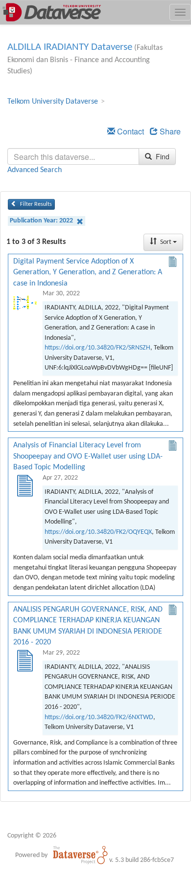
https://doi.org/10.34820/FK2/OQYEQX (98, 532)
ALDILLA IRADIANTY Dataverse (69, 47)
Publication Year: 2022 (42, 220)
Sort (166, 242)
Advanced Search (34, 170)
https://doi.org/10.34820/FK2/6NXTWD (99, 717)
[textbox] (73, 156)
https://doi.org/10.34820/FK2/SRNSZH (97, 348)
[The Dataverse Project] (80, 855)
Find (161, 156)
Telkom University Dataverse (52, 102)
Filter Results (35, 204)
